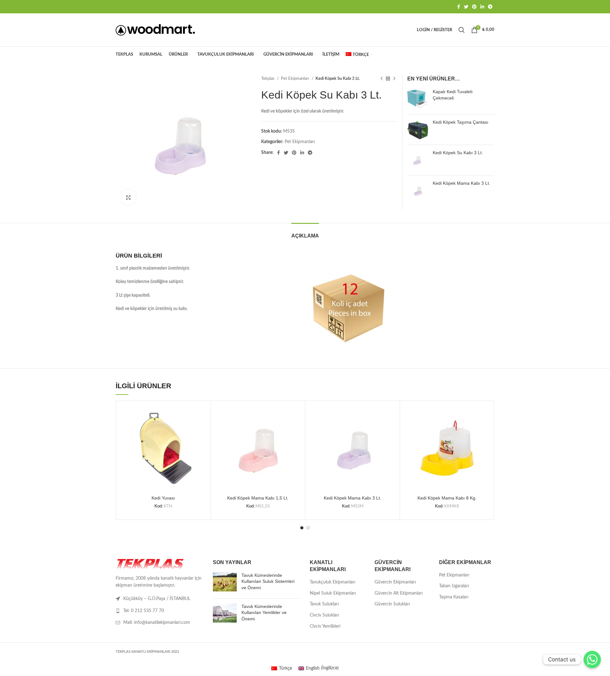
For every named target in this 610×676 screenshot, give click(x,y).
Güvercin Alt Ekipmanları (399, 593)
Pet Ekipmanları (295, 78)
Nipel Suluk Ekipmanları (333, 593)
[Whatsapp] (592, 659)
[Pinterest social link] (474, 7)
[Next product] (394, 79)
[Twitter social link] (466, 7)
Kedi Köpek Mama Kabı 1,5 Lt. (257, 497)
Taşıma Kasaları (453, 597)
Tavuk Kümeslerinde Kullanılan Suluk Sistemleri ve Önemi (268, 581)
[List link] (159, 610)
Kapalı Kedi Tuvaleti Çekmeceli (452, 94)
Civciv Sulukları (324, 615)
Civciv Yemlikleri (325, 626)
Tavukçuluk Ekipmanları (332, 582)
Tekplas (268, 78)
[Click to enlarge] (128, 197)
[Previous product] (381, 79)
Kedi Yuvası (163, 497)
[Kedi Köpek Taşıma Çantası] (417, 129)
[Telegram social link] (490, 7)
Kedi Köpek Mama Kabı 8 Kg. (447, 497)
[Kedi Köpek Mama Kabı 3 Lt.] (417, 190)
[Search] (461, 30)
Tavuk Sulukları (324, 604)
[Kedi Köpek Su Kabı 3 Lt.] (417, 160)
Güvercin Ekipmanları (395, 582)
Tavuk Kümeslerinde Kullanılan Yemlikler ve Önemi (264, 612)
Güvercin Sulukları (392, 604)
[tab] (305, 232)
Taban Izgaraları (454, 586)
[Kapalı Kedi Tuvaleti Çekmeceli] (417, 99)
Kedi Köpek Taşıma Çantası (460, 122)
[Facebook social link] (458, 7)
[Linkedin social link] (482, 7)
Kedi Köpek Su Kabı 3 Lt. (458, 152)
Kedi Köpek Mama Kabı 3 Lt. (461, 183)
